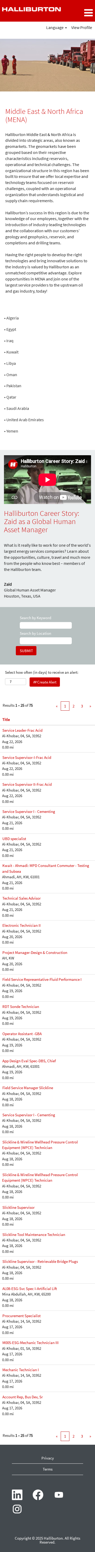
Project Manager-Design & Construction (34, 952)
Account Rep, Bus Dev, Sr (22, 1396)
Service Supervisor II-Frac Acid (27, 784)
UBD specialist (14, 838)
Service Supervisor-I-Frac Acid (26, 757)
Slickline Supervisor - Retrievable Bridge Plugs (40, 1261)
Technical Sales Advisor (21, 898)
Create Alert (46, 682)
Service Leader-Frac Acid (22, 730)
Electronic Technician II (21, 925)
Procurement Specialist (21, 1315)
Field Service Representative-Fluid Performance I (42, 979)
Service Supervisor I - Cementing (28, 811)
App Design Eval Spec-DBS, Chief (29, 1060)
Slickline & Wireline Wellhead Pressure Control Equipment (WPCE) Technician (40, 1144)
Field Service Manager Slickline (27, 1087)
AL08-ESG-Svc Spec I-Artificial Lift (29, 1288)
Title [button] (6, 719)
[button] (79, 12)
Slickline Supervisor (18, 1207)
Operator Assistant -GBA (22, 1033)
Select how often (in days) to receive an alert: (41, 672)
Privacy (47, 1458)
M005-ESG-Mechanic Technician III (30, 1342)
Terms (48, 1469)
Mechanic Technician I (20, 1369)
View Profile (81, 27)
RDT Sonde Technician (20, 1006)
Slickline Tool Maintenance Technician (33, 1234)
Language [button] (55, 27)
